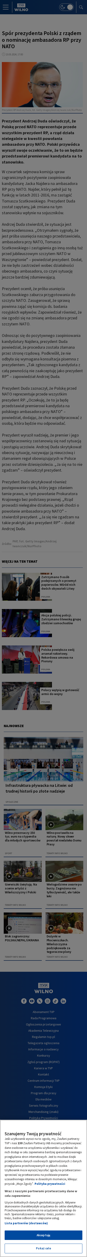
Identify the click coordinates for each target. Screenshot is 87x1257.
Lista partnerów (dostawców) (26, 1223)
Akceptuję (43, 1235)
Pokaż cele (43, 1248)
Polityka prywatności (50, 1184)
